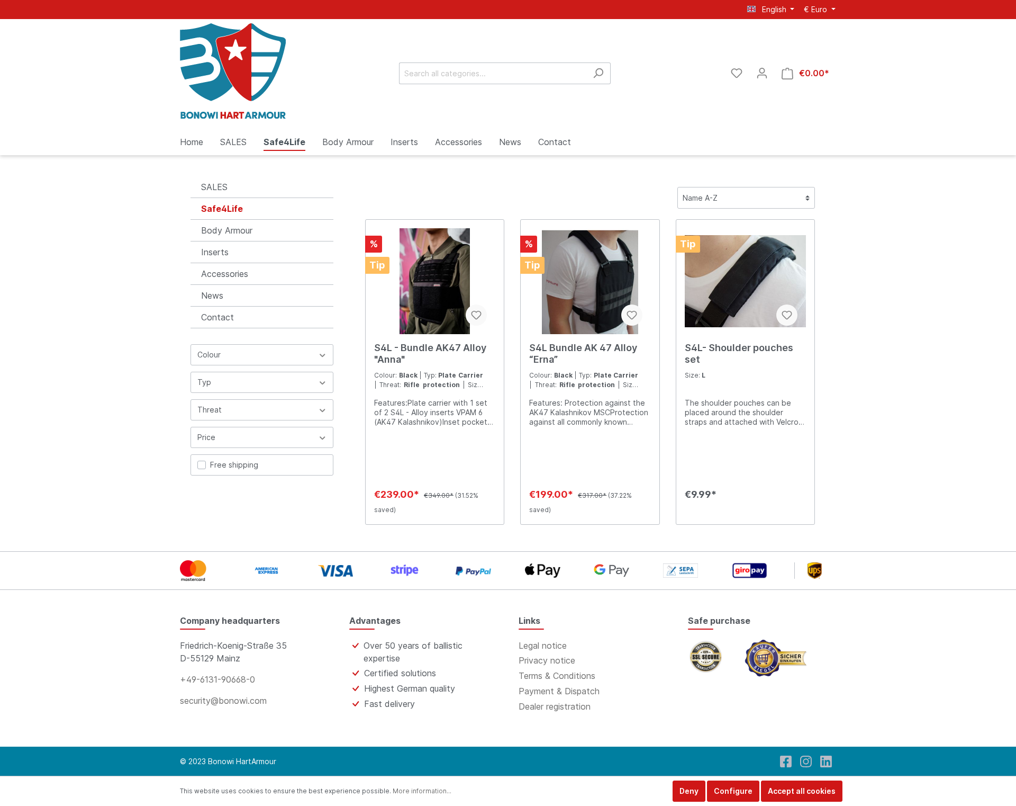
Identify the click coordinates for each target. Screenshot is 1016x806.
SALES (214, 187)
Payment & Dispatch (559, 691)
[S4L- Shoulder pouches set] (745, 281)
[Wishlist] (736, 73)
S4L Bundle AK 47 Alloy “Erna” (583, 353)
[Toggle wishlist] (476, 315)
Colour (209, 354)
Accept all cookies (802, 790)
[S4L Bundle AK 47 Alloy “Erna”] (589, 281)
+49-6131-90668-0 (217, 679)
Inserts (215, 252)
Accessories (224, 273)
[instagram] (806, 761)
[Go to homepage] (233, 71)
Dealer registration (555, 706)
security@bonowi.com (223, 700)
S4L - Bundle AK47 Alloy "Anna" (430, 353)
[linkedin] (826, 761)
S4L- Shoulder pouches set (739, 353)
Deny (688, 790)
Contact (217, 317)
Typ (204, 382)
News (212, 295)
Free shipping (234, 464)
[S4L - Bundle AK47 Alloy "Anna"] (434, 281)
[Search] (598, 73)
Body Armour (226, 230)
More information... (422, 791)
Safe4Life (222, 208)
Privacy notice (547, 660)
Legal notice (543, 645)
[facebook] (786, 761)
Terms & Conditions (557, 675)
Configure (733, 790)
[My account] (762, 73)
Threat (209, 409)
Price (206, 437)
